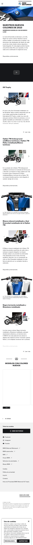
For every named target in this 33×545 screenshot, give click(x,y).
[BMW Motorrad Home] (24, 3)
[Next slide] (28, 98)
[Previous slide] (1, 201)
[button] (2, 4)
